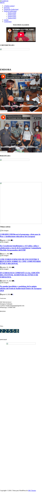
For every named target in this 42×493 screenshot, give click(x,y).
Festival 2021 (12, 14)
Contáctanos (8, 21)
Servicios (7, 7)
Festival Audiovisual (10, 11)
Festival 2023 (12, 18)
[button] (2, 2)
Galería (6, 20)
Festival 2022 (12, 16)
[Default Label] (21, 318)
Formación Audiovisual (11, 9)
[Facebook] (12, 318)
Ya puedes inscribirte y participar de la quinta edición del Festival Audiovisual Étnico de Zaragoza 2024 (20, 288)
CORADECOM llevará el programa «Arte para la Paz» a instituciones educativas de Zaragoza (20, 235)
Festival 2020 (12, 13)
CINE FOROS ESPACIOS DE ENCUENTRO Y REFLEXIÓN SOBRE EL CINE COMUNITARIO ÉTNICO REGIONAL (20, 261)
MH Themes (32, 490)
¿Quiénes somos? (9, 6)
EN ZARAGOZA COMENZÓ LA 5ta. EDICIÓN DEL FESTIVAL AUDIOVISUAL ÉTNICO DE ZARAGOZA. (20, 275)
